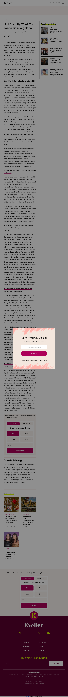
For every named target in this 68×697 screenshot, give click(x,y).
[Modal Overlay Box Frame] (34, 348)
